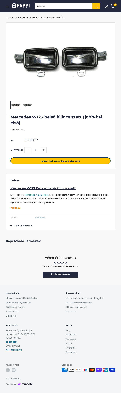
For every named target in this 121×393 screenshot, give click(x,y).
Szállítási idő (12, 311)
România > (71, 352)
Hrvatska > (71, 347)
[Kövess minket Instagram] (14, 370)
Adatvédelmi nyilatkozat (18, 302)
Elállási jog (11, 315)
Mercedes (40, 217)
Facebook (71, 339)
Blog (68, 330)
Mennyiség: (16, 149)
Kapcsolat (71, 311)
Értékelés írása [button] (60, 274)
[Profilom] (106, 6)
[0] (113, 6)
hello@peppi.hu (14, 349)
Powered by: (11, 384)
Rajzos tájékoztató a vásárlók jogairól (84, 298)
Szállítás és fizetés (15, 307)
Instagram (71, 334)
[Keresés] (96, 6)
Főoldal (9, 17)
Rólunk (69, 343)
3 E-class (44, 194)
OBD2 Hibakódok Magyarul (79, 302)
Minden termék (22, 17)
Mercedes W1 (31, 194)
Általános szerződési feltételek (21, 298)
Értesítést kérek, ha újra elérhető (60, 161)
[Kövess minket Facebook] (8, 370)
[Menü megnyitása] (7, 6)
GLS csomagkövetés (76, 307)
